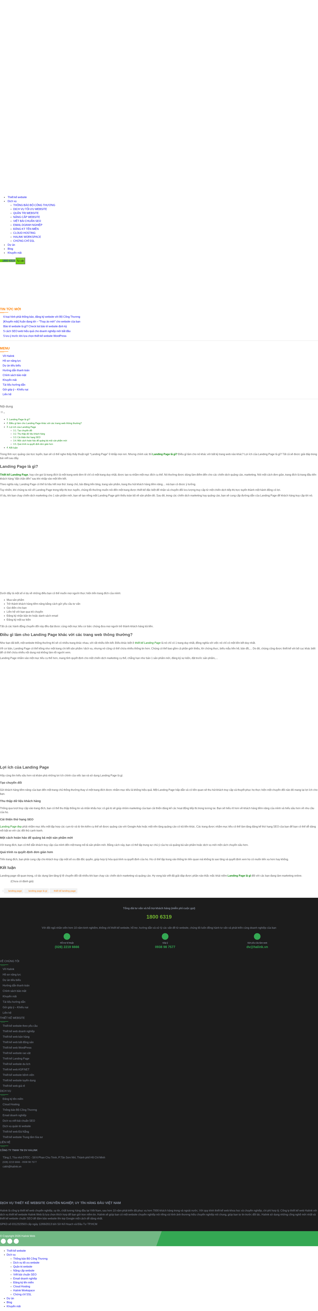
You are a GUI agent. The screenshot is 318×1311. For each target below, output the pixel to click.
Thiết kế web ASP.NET (16, 1069)
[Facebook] (3, 1241)
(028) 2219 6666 (67, 947)
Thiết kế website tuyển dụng (19, 1080)
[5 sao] (9, 881)
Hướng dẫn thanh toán (16, 370)
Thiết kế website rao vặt (16, 1053)
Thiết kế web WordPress (17, 1047)
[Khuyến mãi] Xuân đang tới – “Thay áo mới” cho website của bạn (41, 321)
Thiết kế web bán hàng (16, 1036)
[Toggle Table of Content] (2, 412)
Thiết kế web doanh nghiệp (19, 1031)
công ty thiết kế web (22, 1210)
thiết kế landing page (65, 890)
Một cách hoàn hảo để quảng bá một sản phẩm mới (42, 440)
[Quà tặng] (2, 268)
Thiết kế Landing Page (16, 1058)
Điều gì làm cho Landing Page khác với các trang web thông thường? (45, 423)
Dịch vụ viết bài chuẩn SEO (19, 1120)
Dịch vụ (12, 201)
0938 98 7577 (165, 947)
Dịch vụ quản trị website (17, 1126)
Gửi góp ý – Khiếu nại (15, 389)
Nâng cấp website (26, 217)
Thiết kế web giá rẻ (14, 1085)
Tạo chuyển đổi (24, 430)
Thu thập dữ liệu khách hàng (31, 434)
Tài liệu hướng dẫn (14, 384)
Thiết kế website (17, 197)
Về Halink (8, 356)
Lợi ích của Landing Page (22, 427)
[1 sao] (1, 881)
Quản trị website (26, 213)
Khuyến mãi (15, 252)
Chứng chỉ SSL (24, 240)
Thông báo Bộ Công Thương (34, 205)
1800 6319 (159, 917)
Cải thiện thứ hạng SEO (28, 437)
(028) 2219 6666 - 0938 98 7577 (19, 1162)
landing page (15, 890)
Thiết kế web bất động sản (18, 1042)
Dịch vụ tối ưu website (30, 209)
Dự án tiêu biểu (12, 365)
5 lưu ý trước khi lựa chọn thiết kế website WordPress (34, 336)
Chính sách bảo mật (14, 375)
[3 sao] (5, 881)
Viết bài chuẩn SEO (27, 221)
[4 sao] (7, 881)
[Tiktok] (16, 1241)
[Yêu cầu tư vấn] (312, 1271)
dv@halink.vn (257, 947)
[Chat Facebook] (312, 1285)
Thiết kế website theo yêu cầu (20, 1025)
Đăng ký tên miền (26, 229)
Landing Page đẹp (11, 826)
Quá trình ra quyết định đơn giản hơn (35, 444)
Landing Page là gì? (19, 419)
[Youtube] (9, 1241)
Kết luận (13, 447)
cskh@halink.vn (12, 1166)
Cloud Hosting (24, 233)
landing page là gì (37, 890)
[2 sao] (3, 881)
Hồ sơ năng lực (12, 360)
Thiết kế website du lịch (16, 1064)
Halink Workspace (27, 236)
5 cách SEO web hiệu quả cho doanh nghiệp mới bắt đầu (37, 331)
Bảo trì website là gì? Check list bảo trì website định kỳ (35, 326)
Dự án (11, 244)
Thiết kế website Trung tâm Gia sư (23, 1137)
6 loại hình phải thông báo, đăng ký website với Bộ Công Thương (41, 316)
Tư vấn (20, 261)
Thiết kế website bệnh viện (18, 1075)
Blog (10, 248)
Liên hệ (7, 394)
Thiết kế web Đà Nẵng (16, 1131)
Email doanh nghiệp (27, 225)
